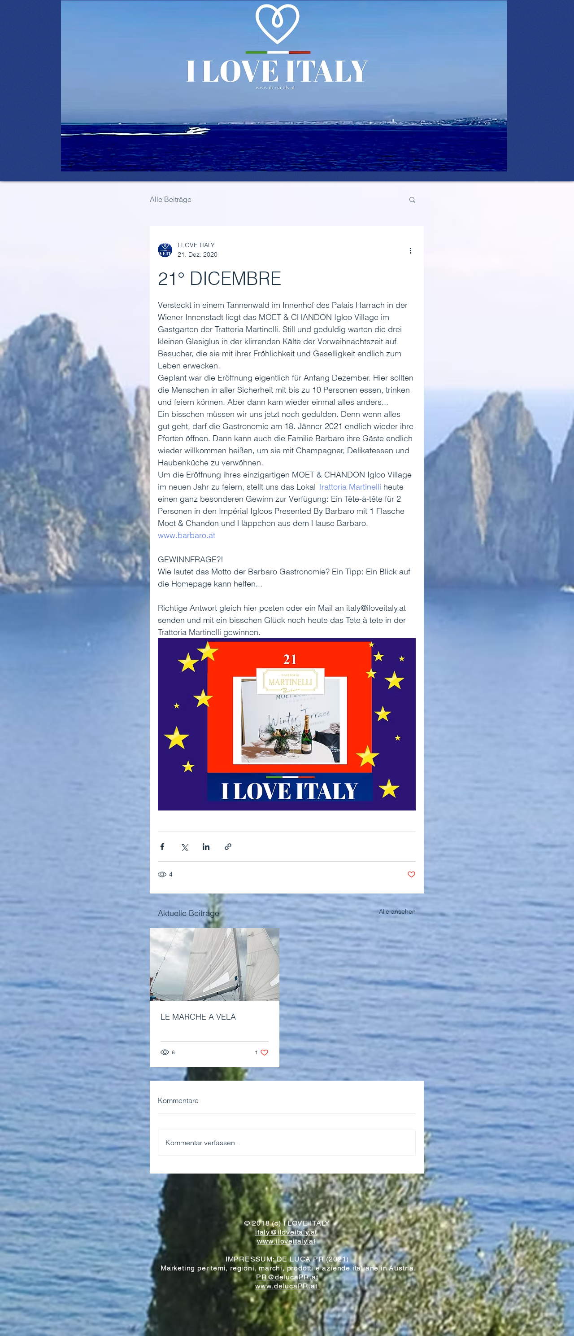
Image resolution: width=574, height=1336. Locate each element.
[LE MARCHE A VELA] (214, 964)
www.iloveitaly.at (286, 1241)
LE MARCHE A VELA (198, 1017)
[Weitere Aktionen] (410, 250)
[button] (412, 199)
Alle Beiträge (170, 199)
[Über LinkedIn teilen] (206, 846)
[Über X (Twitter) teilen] (184, 846)
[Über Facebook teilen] (162, 846)
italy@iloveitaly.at (286, 1232)
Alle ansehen (397, 911)
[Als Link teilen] (228, 846)
